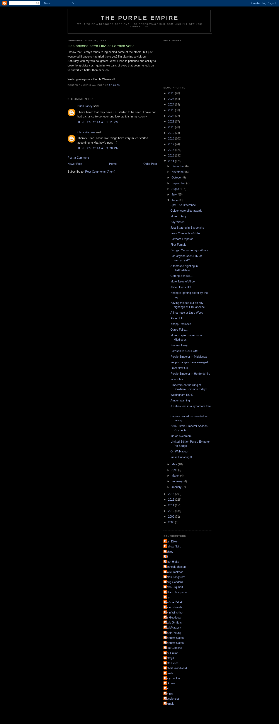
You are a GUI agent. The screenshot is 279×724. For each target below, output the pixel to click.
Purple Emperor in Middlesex (188, 356)
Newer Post (75, 163)
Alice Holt (176, 318)
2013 (171, 494)
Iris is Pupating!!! (181, 457)
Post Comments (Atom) (100, 171)
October (177, 177)
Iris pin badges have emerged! (189, 362)
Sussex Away (179, 345)
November (178, 171)
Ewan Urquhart (174, 587)
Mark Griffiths (173, 622)
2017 (171, 144)
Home (113, 163)
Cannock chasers (176, 566)
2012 (171, 499)
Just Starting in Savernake (187, 227)
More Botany (178, 216)
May (175, 464)
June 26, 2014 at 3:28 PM (98, 148)
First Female (178, 244)
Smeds (169, 673)
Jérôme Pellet (173, 602)
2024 (171, 104)
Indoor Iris (176, 379)
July (175, 194)
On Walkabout (179, 451)
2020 (171, 127)
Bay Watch (177, 222)
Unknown (170, 683)
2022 (171, 115)
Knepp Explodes (180, 324)
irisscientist (172, 698)
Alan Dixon (171, 541)
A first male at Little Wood (186, 312)
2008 (171, 522)
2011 (171, 505)
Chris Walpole (86, 132)
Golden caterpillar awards (186, 210)
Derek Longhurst (175, 577)
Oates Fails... (179, 329)
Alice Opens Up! (180, 287)
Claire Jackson (174, 572)
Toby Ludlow (172, 678)
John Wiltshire (173, 612)
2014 (171, 161)
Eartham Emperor (181, 239)
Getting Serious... (181, 275)
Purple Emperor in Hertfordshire (190, 373)
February (178, 481)
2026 (171, 93)
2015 (171, 155)
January (177, 487)
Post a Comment (78, 157)
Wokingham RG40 (181, 394)
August (176, 188)
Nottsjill (169, 658)
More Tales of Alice (182, 281)
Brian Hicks (172, 561)
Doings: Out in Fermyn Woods (189, 250)
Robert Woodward (176, 668)
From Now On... (180, 368)
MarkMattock (173, 627)
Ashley (169, 551)
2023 (171, 110)
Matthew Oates (174, 637)
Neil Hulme (171, 653)
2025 (171, 98)
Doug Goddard (174, 582)
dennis (169, 693)
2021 (171, 121)
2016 (171, 149)
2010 (171, 511)
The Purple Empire (140, 18)
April (175, 470)
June (175, 200)
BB (166, 556)
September (179, 183)
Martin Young (173, 632)
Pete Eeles (172, 663)
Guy (167, 597)
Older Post (150, 163)
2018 (171, 138)
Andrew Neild (173, 546)
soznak (169, 703)
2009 (171, 516)
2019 (171, 132)
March (176, 475)
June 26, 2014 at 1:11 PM (98, 122)
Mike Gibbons (173, 647)
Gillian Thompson (176, 592)
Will (167, 688)
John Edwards (173, 607)
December (178, 166)
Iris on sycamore (181, 436)
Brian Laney (84, 106)
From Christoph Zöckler (185, 233)
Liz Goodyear (173, 617)
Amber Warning (180, 400)
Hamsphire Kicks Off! (184, 351)
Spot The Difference (183, 205)
